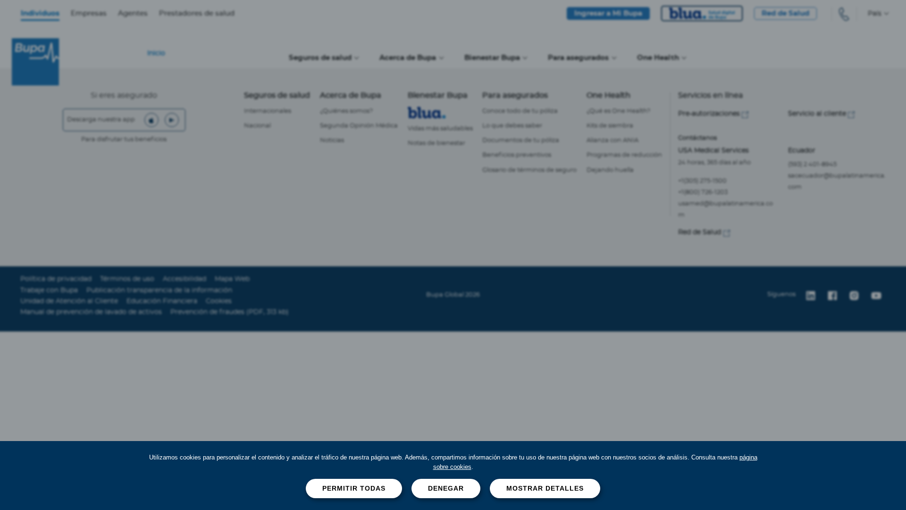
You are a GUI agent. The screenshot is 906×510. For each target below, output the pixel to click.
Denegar (446, 488)
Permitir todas (354, 488)
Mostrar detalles (545, 488)
